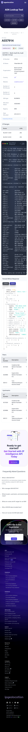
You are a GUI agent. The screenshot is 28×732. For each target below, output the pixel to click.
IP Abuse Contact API (10, 562)
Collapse (6, 283)
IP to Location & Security (11, 621)
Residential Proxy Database (12, 587)
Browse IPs (7, 630)
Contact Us (7, 678)
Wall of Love (8, 671)
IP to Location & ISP (9, 611)
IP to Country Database (11, 576)
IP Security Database (11, 583)
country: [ (15, 318)
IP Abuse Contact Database (12, 601)
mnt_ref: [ (15, 325)
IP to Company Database (12, 599)
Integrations (8, 648)
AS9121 (5, 382)
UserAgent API (8, 568)
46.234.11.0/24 (7, 133)
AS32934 (14, 23)
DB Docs (7, 646)
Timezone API (8, 564)
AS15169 (7, 20)
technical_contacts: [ (14, 343)
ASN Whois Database (11, 605)
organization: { (12, 304)
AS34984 (5, 375)
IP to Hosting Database (11, 585)
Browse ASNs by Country (11, 634)
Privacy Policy (9, 710)
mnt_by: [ (15, 327)
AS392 (21, 20)
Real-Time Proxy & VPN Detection (10, 558)
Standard (7, 573)
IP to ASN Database (10, 597)
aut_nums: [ (10, 299)
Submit (14, 538)
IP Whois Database (10, 603)
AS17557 (14, 20)
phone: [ (15, 320)
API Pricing (7, 662)
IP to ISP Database (10, 579)
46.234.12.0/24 (7, 137)
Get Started (14, 462)
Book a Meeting (9, 683)
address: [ (16, 311)
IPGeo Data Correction (10, 685)
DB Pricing (7, 664)
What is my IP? (8, 628)
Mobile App (8, 639)
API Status (7, 669)
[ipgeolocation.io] (7, 2)
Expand (13, 283)
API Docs (7, 644)
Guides (6, 653)
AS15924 (5, 367)
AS (14, 34)
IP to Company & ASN (10, 613)
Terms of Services (10, 713)
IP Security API (8, 554)
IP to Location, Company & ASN (12, 615)
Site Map (7, 689)
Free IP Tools (8, 636)
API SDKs (7, 655)
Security (6, 581)
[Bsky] (18, 703)
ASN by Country (15, 32)
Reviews (7, 673)
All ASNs (6, 32)
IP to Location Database (11, 595)
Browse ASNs (8, 632)
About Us (7, 667)
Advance (6, 593)
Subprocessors (8, 687)
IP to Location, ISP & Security (12, 623)
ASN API (7, 556)
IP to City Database (10, 577)
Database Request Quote (11, 681)
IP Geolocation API (9, 552)
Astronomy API (8, 566)
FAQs (6, 657)
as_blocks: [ (10, 293)
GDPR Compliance (10, 712)
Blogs (6, 650)
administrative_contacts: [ (16, 338)
